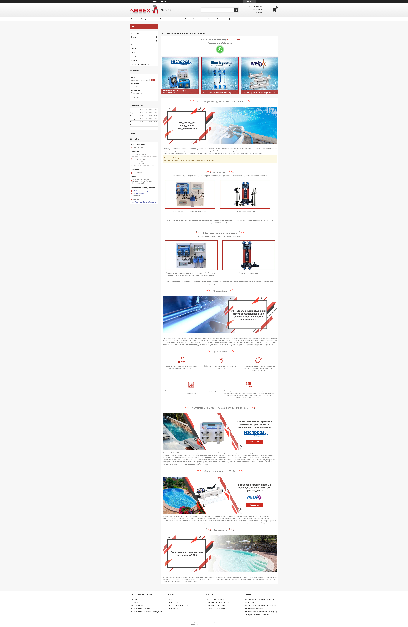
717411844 (235, 39)
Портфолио (135, 33)
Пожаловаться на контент (209, 625)
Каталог (134, 37)
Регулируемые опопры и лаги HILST (257, 615)
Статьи (211, 19)
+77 (228, 39)
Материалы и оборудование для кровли (259, 599)
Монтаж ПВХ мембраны (215, 599)
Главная (134, 19)
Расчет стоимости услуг (170, 19)
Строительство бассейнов (216, 605)
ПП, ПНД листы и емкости (254, 609)
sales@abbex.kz (138, 193)
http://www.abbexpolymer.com (143, 191)
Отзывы (133, 49)
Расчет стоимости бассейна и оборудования (147, 612)
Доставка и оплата (236, 19)
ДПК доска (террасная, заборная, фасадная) (261, 612)
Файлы (133, 53)
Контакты (221, 19)
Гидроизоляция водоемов (216, 609)
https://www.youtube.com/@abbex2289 (144, 202)
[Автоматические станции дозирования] (180, 75)
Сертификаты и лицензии (140, 64)
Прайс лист (135, 60)
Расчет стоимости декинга (140, 609)
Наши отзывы (173, 602)
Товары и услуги (148, 19)
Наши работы (198, 19)
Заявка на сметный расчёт (140, 41)
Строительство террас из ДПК (218, 602)
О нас (187, 19)
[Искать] (236, 10)
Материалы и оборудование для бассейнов (260, 605)
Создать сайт (156, 1)
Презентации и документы (178, 605)
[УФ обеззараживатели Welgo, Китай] (259, 75)
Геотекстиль (249, 602)
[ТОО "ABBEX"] (144, 10)
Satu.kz (214, 623)
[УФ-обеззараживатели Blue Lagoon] (220, 75)
